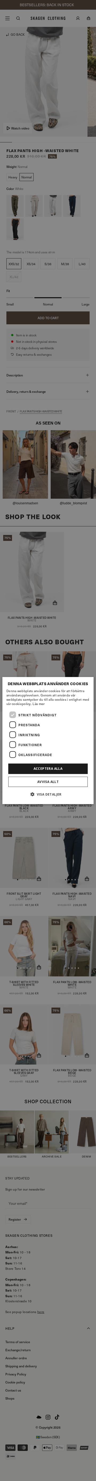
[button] (48, 794)
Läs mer (39, 703)
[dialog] (48, 740)
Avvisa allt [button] (48, 781)
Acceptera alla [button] (48, 768)
